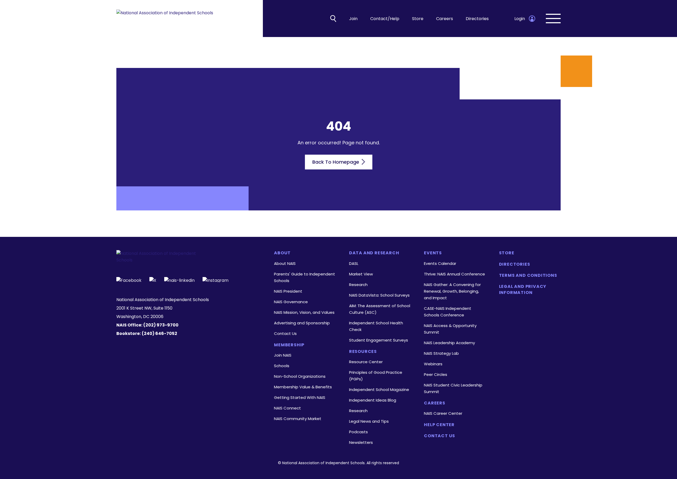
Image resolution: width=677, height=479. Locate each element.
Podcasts (358, 432)
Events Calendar (440, 263)
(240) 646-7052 (159, 333)
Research (358, 284)
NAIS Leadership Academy (449, 343)
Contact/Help (384, 19)
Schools (281, 366)
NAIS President (288, 291)
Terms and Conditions (528, 275)
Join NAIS (282, 355)
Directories (477, 19)
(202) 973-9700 (161, 325)
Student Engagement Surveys (378, 340)
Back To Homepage (336, 162)
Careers (444, 19)
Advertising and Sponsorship (302, 323)
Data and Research (374, 253)
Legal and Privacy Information (523, 289)
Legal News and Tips (369, 421)
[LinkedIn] (179, 279)
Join (353, 19)
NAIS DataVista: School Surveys (379, 295)
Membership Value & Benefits (303, 387)
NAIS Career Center (443, 413)
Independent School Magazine (379, 389)
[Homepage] (164, 19)
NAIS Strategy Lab (441, 353)
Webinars (433, 364)
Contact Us (285, 333)
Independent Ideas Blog (372, 400)
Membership (289, 345)
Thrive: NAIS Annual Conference (454, 274)
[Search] (333, 18)
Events (433, 253)
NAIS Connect (287, 408)
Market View (361, 274)
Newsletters (361, 442)
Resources (363, 351)
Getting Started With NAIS (299, 397)
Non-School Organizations (300, 376)
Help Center (439, 425)
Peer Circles (435, 374)
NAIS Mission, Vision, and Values (304, 312)
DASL (353, 263)
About (282, 253)
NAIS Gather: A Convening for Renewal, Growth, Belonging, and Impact (452, 291)
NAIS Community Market (297, 418)
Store (417, 19)
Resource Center (366, 362)
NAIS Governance (291, 302)
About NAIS (285, 263)
